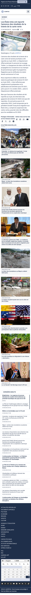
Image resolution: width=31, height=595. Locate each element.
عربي (15, 6)
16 (28, 572)
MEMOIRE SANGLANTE (7, 530)
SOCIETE (3, 518)
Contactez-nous (6, 539)
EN (6, 6)
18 (8, 574)
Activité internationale (9, 543)
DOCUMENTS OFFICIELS (8, 509)
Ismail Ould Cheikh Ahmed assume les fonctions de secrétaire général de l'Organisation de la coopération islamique (14, 211)
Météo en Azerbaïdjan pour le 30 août (13, 411)
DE (8, 6)
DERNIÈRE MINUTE (9, 392)
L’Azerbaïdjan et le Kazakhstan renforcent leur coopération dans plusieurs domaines (15, 449)
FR (10, 6)
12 (13, 572)
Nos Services (5, 546)
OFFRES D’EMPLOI (6, 548)
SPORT (3, 525)
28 (20, 577)
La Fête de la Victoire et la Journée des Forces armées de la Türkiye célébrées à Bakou (14, 466)
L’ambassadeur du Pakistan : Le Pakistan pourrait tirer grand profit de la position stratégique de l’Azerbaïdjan (14, 457)
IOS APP (3, 557)
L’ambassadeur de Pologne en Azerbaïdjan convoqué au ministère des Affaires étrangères (15, 499)
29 (24, 577)
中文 (18, 6)
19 (13, 574)
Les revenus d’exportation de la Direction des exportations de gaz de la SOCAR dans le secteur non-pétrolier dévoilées (15, 433)
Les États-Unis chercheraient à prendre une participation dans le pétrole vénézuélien (14, 328)
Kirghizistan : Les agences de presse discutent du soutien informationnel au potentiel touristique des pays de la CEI (13, 397)
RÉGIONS (3, 516)
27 (17, 577)
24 (4, 577)
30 (28, 577)
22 (24, 574)
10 (4, 572)
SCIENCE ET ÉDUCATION (8, 523)
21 (20, 574)
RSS (2, 553)
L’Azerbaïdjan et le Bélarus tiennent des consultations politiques (13, 474)
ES (12, 6)
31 (4, 579)
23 (28, 574)
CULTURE (3, 520)
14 (20, 572)
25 (8, 577)
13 (17, 572)
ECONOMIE (4, 514)
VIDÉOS (3, 534)
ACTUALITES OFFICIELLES (8, 507)
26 (13, 577)
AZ (1, 6)
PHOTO (3, 536)
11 (8, 572)
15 (24, 572)
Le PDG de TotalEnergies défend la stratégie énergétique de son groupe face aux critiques (15, 404)
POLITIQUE (4, 512)
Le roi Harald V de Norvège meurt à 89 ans (14, 385)
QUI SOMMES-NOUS (6, 541)
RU (3, 6)
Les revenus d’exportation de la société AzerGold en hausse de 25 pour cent (13, 491)
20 (17, 574)
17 (4, 574)
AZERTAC (18, 53)
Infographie (5, 532)
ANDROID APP (5, 555)
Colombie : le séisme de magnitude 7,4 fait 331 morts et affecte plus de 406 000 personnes (14, 153)
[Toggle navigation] (28, 11)
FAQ (2, 551)
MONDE (4, 17)
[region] (16, 448)
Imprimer (14, 29)
